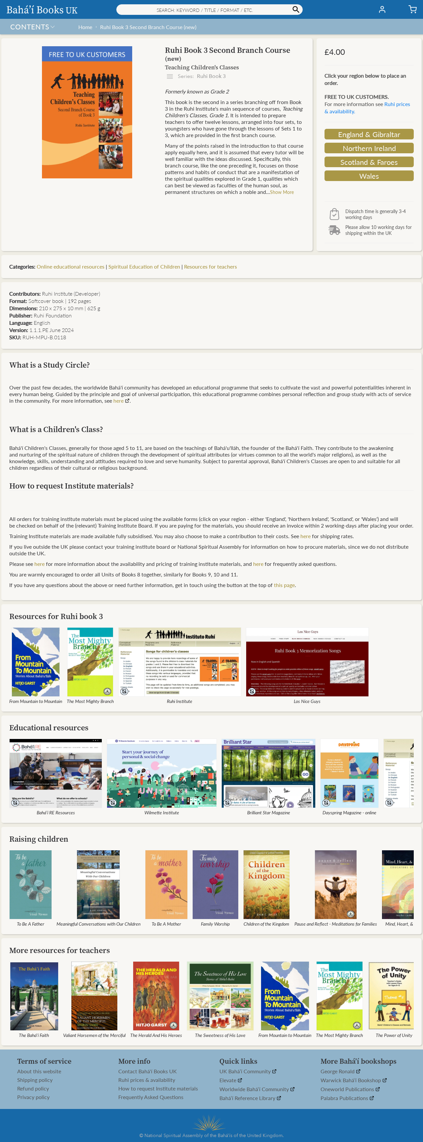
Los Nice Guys (307, 701)
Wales (369, 175)
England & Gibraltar (369, 134)
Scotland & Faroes (369, 162)
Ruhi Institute (179, 701)
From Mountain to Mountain (35, 701)
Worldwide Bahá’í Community (254, 1089)
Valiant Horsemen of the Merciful (94, 1035)
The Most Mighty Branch (90, 701)
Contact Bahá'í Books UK (147, 1071)
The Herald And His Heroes (156, 1035)
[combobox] (209, 9)
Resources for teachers (210, 266)
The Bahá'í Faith (34, 1035)
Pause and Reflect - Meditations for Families (335, 923)
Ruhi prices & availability (146, 1080)
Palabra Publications (345, 1098)
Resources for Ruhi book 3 (56, 616)
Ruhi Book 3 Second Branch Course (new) (148, 27)
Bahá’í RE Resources (56, 812)
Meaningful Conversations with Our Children (98, 923)
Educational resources (49, 727)
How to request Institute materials (158, 1088)
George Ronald (338, 1071)
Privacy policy (33, 1097)
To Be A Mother (166, 923)
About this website (39, 1071)
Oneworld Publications (348, 1089)
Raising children (38, 838)
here (118, 400)
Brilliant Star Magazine (268, 812)
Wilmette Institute (161, 812)
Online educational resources (70, 266)
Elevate (228, 1080)
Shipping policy (35, 1080)
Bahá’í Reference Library (248, 1098)
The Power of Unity (394, 1035)
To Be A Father (30, 923)
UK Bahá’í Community (245, 1071)
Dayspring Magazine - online (349, 812)
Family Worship (215, 923)
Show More (282, 192)
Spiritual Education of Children (144, 266)
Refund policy (33, 1088)
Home (85, 27)
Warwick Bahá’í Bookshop (351, 1080)
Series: (201, 76)
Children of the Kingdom (266, 923)
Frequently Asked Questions (150, 1097)
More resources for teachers (59, 950)
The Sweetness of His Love (220, 1035)
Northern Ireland (369, 148)
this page (284, 585)
